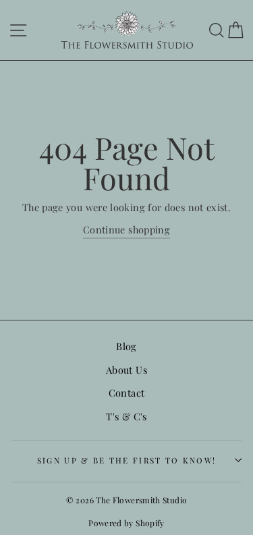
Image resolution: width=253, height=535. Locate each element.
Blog (126, 346)
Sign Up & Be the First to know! (127, 460)
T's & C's (126, 416)
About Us (126, 369)
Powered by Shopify (126, 522)
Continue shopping (126, 229)
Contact (127, 392)
